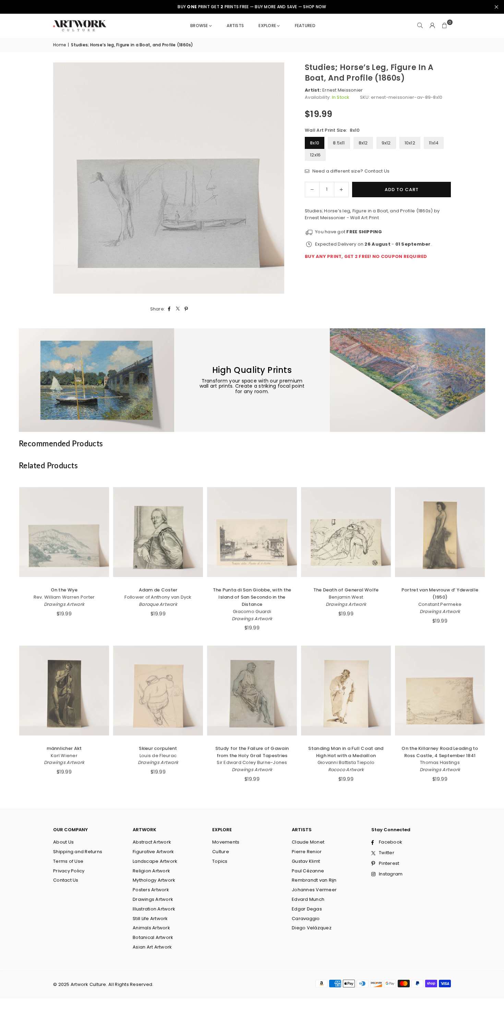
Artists (235, 25)
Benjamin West (346, 597)
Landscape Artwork (155, 861)
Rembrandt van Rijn (314, 880)
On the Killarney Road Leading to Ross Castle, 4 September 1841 (439, 752)
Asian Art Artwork (152, 947)
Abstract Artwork (152, 842)
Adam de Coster (158, 590)
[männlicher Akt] (64, 690)
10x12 (410, 143)
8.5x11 (339, 143)
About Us (63, 842)
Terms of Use (68, 861)
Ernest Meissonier (342, 90)
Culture (220, 851)
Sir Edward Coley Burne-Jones (252, 762)
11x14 (434, 143)
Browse (199, 25)
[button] (445, 26)
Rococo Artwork (346, 769)
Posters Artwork (151, 889)
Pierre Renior (307, 851)
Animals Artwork (151, 928)
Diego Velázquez (312, 928)
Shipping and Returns (77, 851)
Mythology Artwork (154, 880)
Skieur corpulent (158, 748)
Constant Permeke (439, 604)
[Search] (420, 26)
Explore (267, 25)
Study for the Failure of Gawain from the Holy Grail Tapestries (252, 752)
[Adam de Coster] (158, 532)
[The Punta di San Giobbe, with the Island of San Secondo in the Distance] (252, 532)
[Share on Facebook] (169, 309)
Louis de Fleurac (158, 755)
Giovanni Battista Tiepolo (346, 762)
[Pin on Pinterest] (186, 309)
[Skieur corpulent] (158, 690)
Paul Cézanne (308, 871)
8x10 (314, 143)
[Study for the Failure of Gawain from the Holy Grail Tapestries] (252, 690)
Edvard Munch (308, 899)
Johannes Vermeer (314, 889)
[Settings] (432, 26)
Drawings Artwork (64, 604)
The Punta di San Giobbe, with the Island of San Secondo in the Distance (252, 597)
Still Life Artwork (150, 918)
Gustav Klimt (306, 861)
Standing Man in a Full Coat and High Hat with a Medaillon (345, 752)
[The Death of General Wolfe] (346, 532)
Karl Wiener (64, 755)
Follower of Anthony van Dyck (157, 597)
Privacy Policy (69, 871)
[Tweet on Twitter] (177, 309)
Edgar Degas (307, 909)
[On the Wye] (64, 532)
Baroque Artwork (158, 604)
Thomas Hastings (440, 762)
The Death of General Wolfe (346, 590)
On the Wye (64, 590)
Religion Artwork (151, 871)
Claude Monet (308, 842)
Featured (305, 25)
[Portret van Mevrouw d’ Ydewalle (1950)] (440, 532)
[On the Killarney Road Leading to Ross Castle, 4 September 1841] (440, 690)
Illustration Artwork (154, 909)
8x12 (363, 143)
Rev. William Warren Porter (64, 597)
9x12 (386, 143)
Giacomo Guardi (252, 611)
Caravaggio (306, 918)
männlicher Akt (64, 748)
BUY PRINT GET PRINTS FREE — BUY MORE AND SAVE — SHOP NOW (252, 6)
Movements (225, 842)
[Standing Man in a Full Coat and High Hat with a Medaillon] (346, 690)
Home (59, 45)
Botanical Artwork (153, 937)
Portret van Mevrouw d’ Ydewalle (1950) (439, 593)
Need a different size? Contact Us (350, 171)
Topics (220, 861)
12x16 (315, 155)
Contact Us (66, 880)
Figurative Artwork (153, 851)
